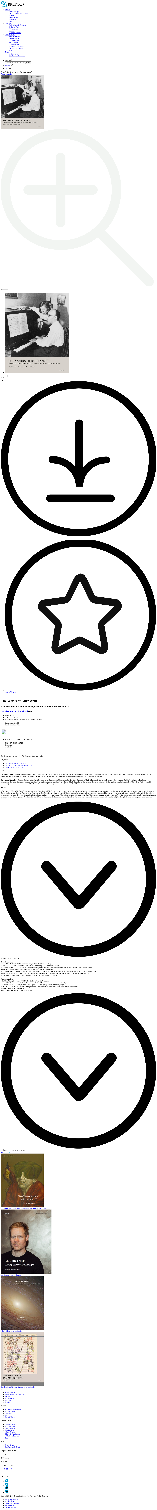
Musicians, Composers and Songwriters (18, 765)
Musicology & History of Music (16, 763)
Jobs (10, 50)
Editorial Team (14, 27)
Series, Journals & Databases (19, 13)
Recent (11, 15)
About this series (6, 74)
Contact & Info (10, 35)
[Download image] (78, 536)
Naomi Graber (7, 711)
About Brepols (14, 44)
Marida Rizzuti (21, 711)
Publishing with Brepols (17, 25)
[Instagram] (6, 1489)
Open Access (13, 29)
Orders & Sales (14, 37)
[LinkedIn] (6, 1492)
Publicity (12, 21)
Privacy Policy (10, 1501)
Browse (7, 10)
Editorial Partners (15, 33)
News (7, 52)
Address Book (14, 40)
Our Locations (14, 42)
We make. (12, 1499)
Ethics (11, 31)
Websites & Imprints (16, 48)
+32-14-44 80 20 (8, 1469)
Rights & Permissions (16, 46)
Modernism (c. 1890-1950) (14, 767)
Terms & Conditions (12, 1503)
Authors (8, 23)
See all (3, 1152)
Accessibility (9, 1505)
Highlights (12, 19)
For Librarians (14, 38)
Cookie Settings (10, 1507)
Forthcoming (13, 17)
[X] (6, 1485)
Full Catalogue (14, 12)
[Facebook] (6, 1482)
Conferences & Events (17, 56)
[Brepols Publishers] (12, 6)
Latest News (13, 54)
